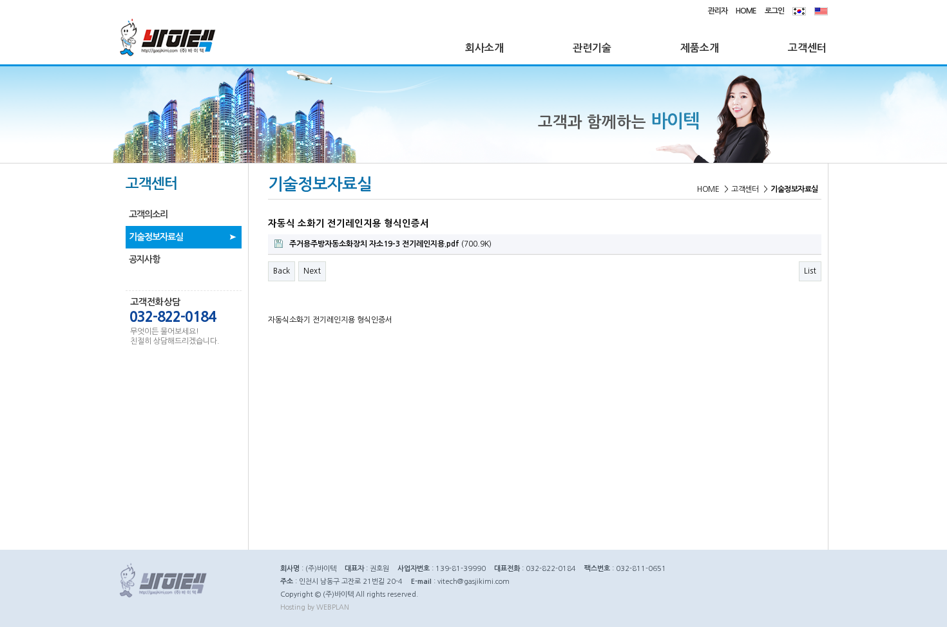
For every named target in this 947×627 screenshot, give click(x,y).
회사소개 (484, 48)
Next (312, 271)
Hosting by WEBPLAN (314, 607)
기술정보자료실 (156, 236)
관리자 (717, 11)
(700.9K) (390, 244)
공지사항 (144, 259)
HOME (746, 11)
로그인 (774, 11)
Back (281, 271)
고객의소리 (148, 214)
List (810, 271)
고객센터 (807, 48)
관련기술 (592, 48)
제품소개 (699, 48)
